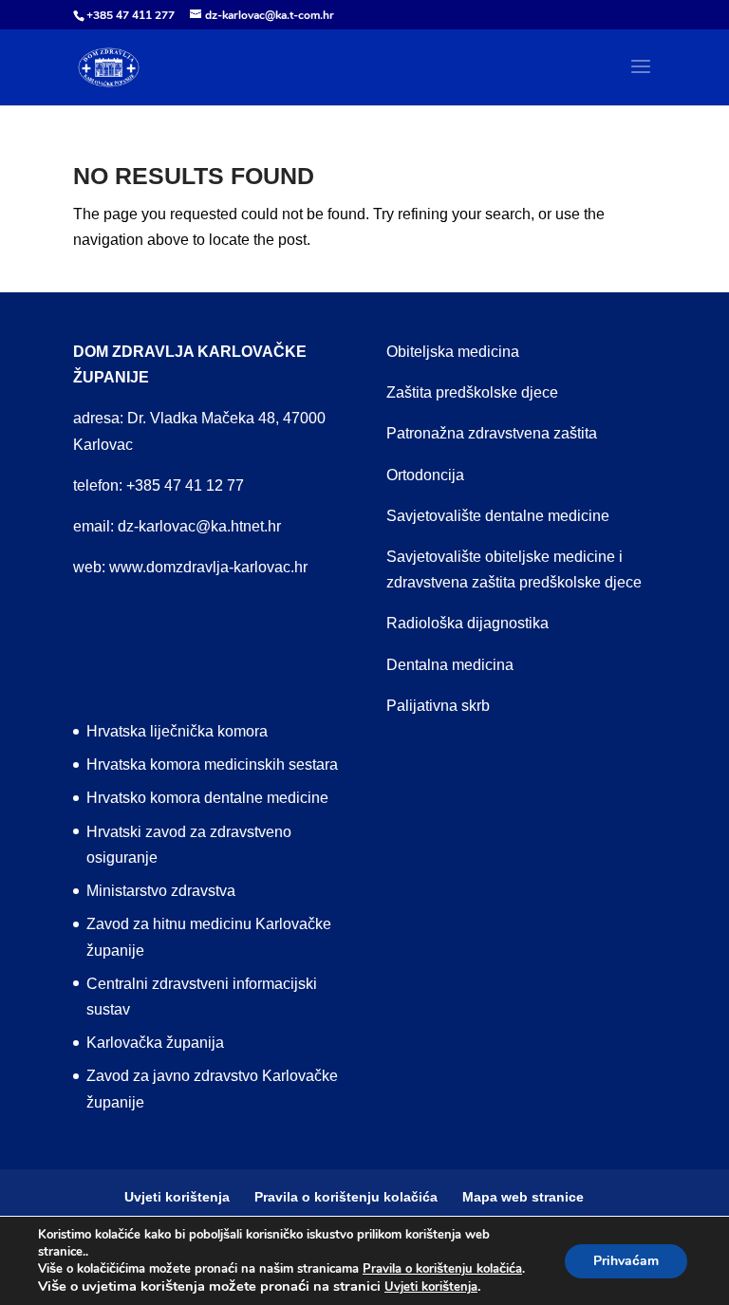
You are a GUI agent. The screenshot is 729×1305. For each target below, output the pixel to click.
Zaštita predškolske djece (472, 392)
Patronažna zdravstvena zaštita (491, 433)
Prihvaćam (626, 1261)
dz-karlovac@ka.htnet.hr (199, 526)
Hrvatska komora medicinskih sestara (212, 764)
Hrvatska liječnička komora (177, 731)
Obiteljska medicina (452, 352)
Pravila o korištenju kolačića (442, 1268)
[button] (641, 78)
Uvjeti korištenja (430, 1287)
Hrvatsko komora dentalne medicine (207, 798)
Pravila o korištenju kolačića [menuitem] (346, 1196)
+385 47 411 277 (130, 15)
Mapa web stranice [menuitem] (523, 1196)
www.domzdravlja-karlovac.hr (208, 567)
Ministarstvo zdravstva (160, 891)
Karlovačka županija (155, 1043)
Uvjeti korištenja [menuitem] (177, 1196)
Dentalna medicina (450, 665)
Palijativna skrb (438, 706)
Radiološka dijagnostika (467, 623)
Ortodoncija (425, 475)
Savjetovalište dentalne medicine (497, 516)
